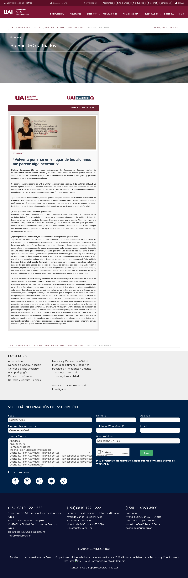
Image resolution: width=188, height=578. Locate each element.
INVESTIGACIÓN (152, 14)
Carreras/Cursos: (17, 436)
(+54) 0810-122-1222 (25, 508)
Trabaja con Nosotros (94, 548)
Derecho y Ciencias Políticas (24, 380)
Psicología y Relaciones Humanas (71, 368)
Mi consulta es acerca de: (22, 426)
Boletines (38, 27)
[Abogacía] (50, 441)
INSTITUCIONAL (58, 14)
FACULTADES (77, 14)
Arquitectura (15, 361)
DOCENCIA (170, 14)
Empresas (166, 3)
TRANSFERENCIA (132, 14)
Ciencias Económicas (20, 376)
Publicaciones (24, 27)
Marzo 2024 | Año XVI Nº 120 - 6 (99, 27)
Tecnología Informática (65, 372)
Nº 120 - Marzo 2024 (75, 27)
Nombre (101, 415)
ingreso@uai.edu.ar (19, 535)
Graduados (138, 3)
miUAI (181, 3)
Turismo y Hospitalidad (65, 376)
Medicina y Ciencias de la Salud (70, 361)
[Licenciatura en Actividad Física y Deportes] (50, 452)
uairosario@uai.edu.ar (79, 528)
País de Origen (105, 436)
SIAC (181, 14)
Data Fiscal (69, 561)
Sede (11, 415)
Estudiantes (123, 3)
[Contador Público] (50, 447)
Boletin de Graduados (54, 27)
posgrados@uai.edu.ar (139, 528)
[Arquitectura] (50, 444)
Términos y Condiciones (163, 557)
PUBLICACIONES (111, 14)
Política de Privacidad (135, 557)
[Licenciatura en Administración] (50, 464)
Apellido (145, 415)
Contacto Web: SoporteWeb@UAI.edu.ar (94, 567)
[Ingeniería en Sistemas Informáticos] (50, 449)
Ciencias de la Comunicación (24, 365)
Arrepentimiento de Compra (108, 561)
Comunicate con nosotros (19, 3)
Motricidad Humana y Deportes (70, 365)
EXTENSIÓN (93, 14)
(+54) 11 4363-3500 (141, 508)
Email (143, 426)
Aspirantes (108, 3)
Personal (152, 3)
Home (12, 27)
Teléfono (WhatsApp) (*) (110, 426)
